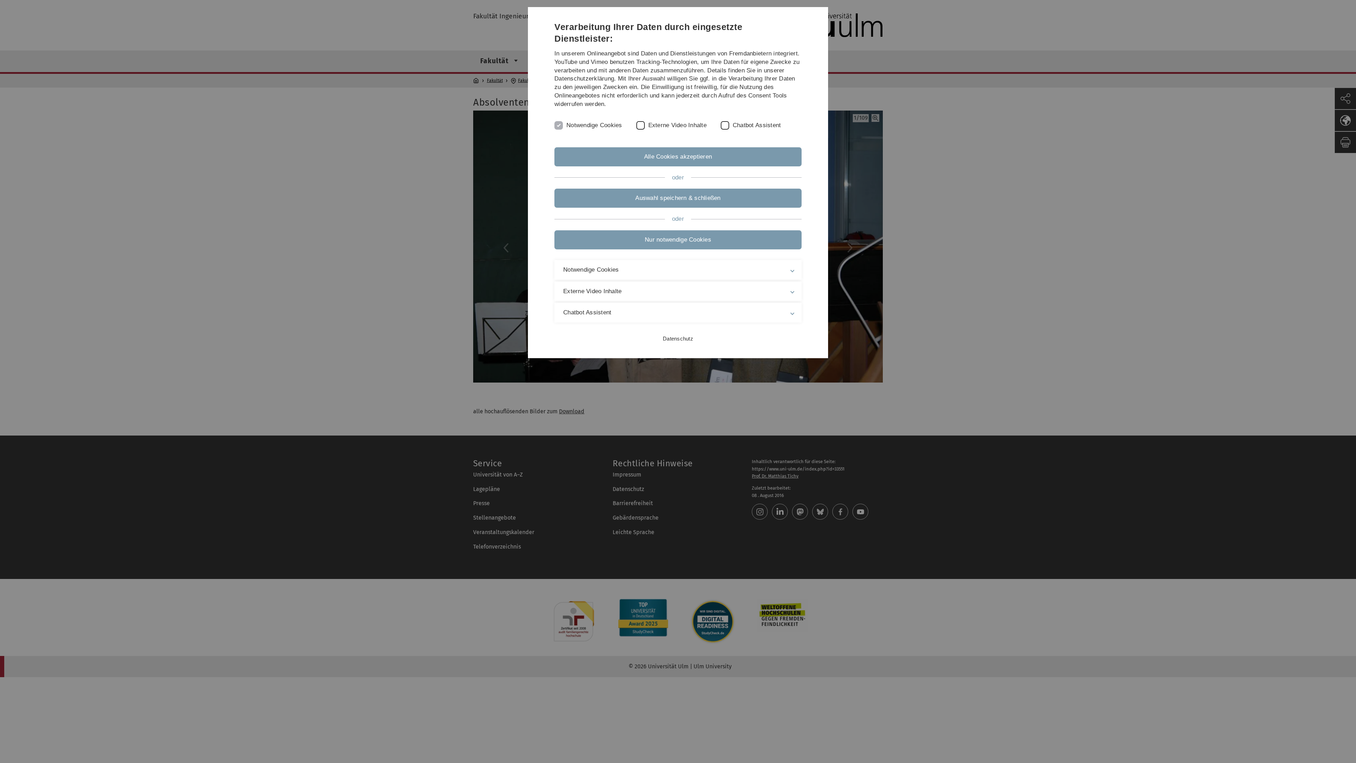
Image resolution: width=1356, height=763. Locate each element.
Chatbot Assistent (757, 125)
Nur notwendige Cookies (678, 239)
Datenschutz (678, 339)
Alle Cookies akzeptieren (678, 156)
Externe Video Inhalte (677, 125)
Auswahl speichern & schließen (677, 198)
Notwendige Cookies (594, 125)
